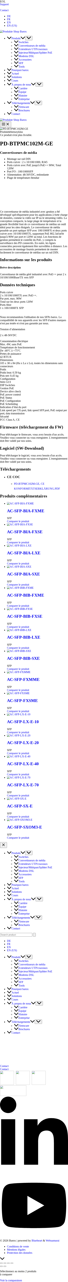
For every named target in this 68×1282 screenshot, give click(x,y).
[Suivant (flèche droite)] (4, 1266)
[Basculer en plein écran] (4, 1263)
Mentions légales (16, 1249)
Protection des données (19, 1252)
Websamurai (52, 1240)
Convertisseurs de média (18, 152)
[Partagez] (8, 1263)
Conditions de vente (18, 1246)
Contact (4, 10)
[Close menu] (3, 845)
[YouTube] (34, 1234)
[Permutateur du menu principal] (5, 124)
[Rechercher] (34, 935)
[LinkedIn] (34, 1173)
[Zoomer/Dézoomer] (1, 1263)
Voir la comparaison (11, 1280)
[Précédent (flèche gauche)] (1, 1266)
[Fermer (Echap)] (11, 1263)
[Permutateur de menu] (28, 38)
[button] (23, 38)
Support (4, 4)
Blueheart (37, 1240)
